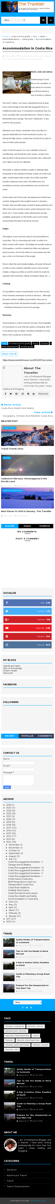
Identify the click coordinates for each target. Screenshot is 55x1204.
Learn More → (11, 1153)
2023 (9, 810)
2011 (8, 919)
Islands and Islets (11, 666)
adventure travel (16, 1031)
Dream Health (10, 670)
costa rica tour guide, (42, 56)
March (12, 910)
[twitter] (26, 1007)
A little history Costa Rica (20, 879)
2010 (9, 921)
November (14, 847)
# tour (35, 343)
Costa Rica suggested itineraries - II (25, 873)
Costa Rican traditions (18, 887)
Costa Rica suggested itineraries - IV (26, 867)
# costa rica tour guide (19, 343)
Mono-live (43, 393)
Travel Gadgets (14, 1026)
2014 (9, 836)
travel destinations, (21, 59)
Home (5, 36)
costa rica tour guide (20, 36)
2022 (9, 813)
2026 (9, 805)
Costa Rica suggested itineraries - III (26, 870)
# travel (44, 343)
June (11, 901)
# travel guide (27, 346)
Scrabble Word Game (18, 890)
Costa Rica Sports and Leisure (23, 893)
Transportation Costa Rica (20, 884)
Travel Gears (35, 1026)
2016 (8, 830)
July (11, 859)
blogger (9, 526)
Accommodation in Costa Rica (23, 899)
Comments (45, 736)
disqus (27, 526)
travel (42, 36)
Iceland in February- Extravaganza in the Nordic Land (24, 480)
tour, (5, 59)
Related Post (9, 421)
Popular (28, 736)
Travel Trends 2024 (12, 448)
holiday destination (17, 1036)
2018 (9, 825)
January (13, 916)
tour (35, 36)
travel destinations (11, 39)
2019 (9, 822)
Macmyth (8, 673)
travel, (10, 59)
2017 (9, 828)
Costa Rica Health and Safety (22, 896)
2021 (8, 816)
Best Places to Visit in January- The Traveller (26, 511)
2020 (9, 819)
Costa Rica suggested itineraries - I (25, 876)
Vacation (12, 1170)
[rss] (31, 1007)
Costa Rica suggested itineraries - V (25, 862)
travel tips (12, 1049)
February (13, 913)
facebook (44, 526)
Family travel (9, 428)
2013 (8, 839)
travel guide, (36, 59)
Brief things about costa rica (22, 882)
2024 (9, 807)
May (11, 904)
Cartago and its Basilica (19, 864)
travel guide (27, 39)
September (15, 853)
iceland (6, 458)
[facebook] (22, 1007)
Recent (10, 736)
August (12, 856)
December (14, 844)
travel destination (28, 1040)
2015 (8, 833)
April (11, 907)
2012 (8, 842)
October (13, 850)
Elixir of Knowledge (12, 668)
